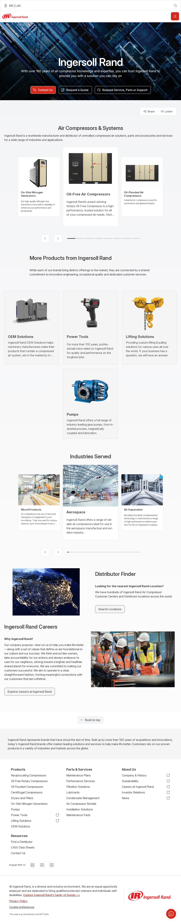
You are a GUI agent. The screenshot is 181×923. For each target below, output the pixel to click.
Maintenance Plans (78, 775)
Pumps (15, 809)
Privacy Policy (18, 901)
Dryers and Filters (22, 798)
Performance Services (80, 781)
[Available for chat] (171, 914)
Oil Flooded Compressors (27, 786)
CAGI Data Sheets (22, 847)
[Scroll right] (58, 238)
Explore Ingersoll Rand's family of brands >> (51, 895)
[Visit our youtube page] (42, 865)
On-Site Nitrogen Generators (29, 803)
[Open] (175, 16)
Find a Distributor (22, 842)
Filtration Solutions (78, 786)
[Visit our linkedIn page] (32, 865)
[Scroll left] (45, 238)
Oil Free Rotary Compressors (29, 781)
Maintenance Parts (78, 815)
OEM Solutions (20, 826)
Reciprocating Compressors (28, 775)
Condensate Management (82, 798)
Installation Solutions (79, 809)
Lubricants (73, 792)
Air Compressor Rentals (81, 803)
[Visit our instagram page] (51, 865)
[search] (175, 6)
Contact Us (18, 853)
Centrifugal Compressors (26, 792)
